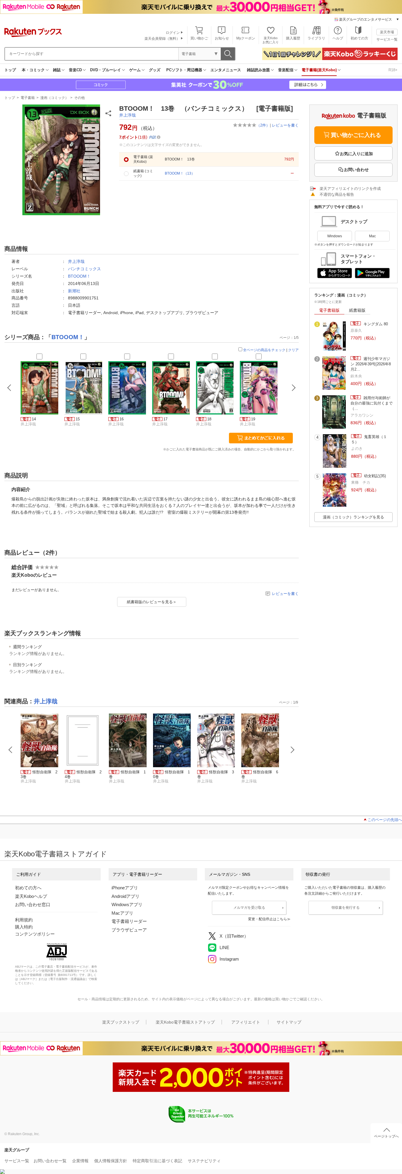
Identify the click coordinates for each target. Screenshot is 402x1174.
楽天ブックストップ (120, 1022)
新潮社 (74, 290)
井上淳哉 (127, 115)
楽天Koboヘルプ (31, 896)
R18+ (393, 70)
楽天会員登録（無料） (162, 38)
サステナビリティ (204, 1160)
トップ (10, 70)
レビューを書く (285, 125)
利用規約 (24, 919)
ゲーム (135, 70)
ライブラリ (316, 38)
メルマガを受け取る (249, 908)
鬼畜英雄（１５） (369, 439)
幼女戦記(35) (374, 476)
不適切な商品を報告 (337, 194)
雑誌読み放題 (258, 70)
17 (165, 419)
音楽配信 (285, 70)
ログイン (173, 33)
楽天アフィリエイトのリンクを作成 (350, 188)
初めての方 (359, 38)
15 (78, 419)
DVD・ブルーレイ (105, 70)
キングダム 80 (375, 324)
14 (34, 419)
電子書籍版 (329, 310)
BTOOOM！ (79, 276)
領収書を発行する (345, 908)
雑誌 (57, 70)
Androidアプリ (125, 896)
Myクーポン (245, 38)
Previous (10, 749)
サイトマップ (289, 1022)
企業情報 (80, 1160)
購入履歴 (293, 38)
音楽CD (75, 70)
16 (121, 419)
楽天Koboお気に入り (271, 40)
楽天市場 (387, 32)
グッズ (154, 70)
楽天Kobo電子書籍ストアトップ (185, 1022)
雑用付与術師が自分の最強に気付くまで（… (371, 403)
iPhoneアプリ (125, 887)
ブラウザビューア (129, 929)
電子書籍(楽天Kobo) (319, 70)
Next (292, 749)
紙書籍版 (357, 310)
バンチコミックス (84, 268)
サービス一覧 (387, 39)
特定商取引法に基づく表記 (157, 1160)
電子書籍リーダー (129, 921)
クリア (293, 350)
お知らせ (222, 38)
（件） (263, 125)
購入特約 (24, 926)
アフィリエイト (245, 1022)
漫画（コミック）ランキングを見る (353, 517)
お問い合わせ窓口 (32, 904)
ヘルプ (338, 38)
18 (209, 419)
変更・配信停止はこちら (267, 919)
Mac (372, 236)
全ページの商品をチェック (264, 350)
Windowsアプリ (127, 904)
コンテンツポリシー (35, 933)
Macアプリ (122, 913)
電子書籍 (28, 98)
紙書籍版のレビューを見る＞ (152, 602)
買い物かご (199, 38)
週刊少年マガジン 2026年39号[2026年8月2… (370, 364)
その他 (79, 98)
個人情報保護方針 (110, 1160)
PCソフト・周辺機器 (184, 70)
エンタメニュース (225, 70)
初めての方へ (28, 887)
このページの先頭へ (385, 820)
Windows (334, 236)
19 (253, 419)
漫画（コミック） (54, 98)
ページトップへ (386, 1136)
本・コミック (33, 70)
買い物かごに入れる (356, 135)
